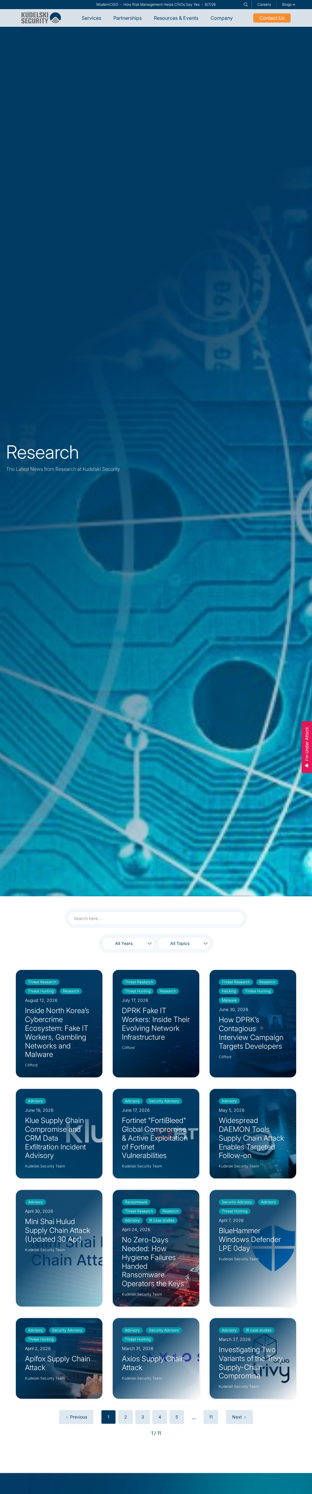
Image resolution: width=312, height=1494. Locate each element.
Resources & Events (176, 18)
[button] (289, 4)
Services (91, 18)
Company (222, 18)
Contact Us (272, 18)
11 (211, 1416)
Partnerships (127, 18)
